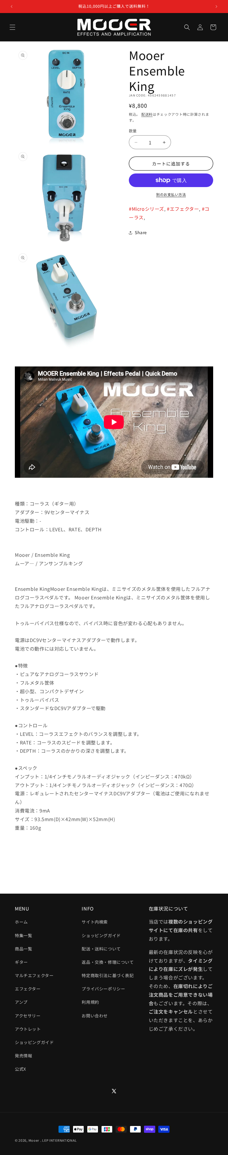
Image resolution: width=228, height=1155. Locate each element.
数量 (133, 130)
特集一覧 (23, 935)
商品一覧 (23, 949)
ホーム (21, 922)
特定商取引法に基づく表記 (108, 975)
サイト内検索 (95, 922)
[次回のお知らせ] (216, 6)
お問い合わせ (95, 1016)
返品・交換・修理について (108, 962)
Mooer (33, 1140)
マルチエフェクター (34, 975)
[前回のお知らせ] (11, 6)
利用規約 (90, 1002)
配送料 (147, 114)
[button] (12, 27)
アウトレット (28, 1029)
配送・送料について (101, 949)
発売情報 (23, 1056)
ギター (21, 962)
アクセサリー (28, 1016)
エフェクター (28, 989)
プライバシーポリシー (103, 989)
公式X (20, 1069)
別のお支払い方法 (171, 194)
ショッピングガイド (34, 1042)
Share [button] (141, 232)
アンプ (21, 1002)
